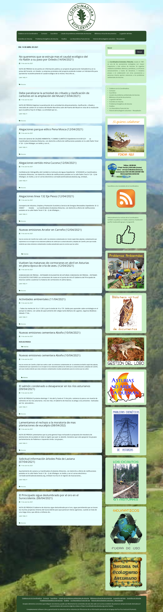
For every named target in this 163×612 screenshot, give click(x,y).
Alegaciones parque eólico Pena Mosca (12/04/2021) (51, 129)
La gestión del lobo (126, 34)
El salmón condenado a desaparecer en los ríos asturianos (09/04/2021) (54, 387)
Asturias (23, 84)
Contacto (44, 34)
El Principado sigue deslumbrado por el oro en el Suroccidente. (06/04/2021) (49, 496)
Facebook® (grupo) (119, 222)
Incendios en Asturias (25, 39)
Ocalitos (64, 39)
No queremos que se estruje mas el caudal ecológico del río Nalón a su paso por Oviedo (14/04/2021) (53, 58)
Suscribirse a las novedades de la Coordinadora (123, 186)
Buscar (110, 48)
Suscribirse (54, 34)
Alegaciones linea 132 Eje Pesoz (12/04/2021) (46, 196)
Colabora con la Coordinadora (28, 34)
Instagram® (130, 222)
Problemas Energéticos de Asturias (46, 39)
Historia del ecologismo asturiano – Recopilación (109, 39)
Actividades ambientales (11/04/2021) (42, 299)
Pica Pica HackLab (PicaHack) (126, 609)
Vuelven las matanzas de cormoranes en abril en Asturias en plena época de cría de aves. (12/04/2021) (54, 264)
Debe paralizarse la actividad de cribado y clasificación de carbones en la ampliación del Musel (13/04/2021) (54, 94)
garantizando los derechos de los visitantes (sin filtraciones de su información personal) (77, 609)
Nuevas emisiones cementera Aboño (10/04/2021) (49, 332)
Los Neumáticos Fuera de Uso (80, 39)
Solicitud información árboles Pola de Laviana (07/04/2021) (47, 460)
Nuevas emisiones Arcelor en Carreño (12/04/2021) (50, 229)
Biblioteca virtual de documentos (105, 34)
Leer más (27, 77)
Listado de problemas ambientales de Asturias (76, 34)
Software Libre (42, 609)
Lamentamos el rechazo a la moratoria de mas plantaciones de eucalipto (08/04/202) (47, 424)
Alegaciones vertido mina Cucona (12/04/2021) (47, 163)
